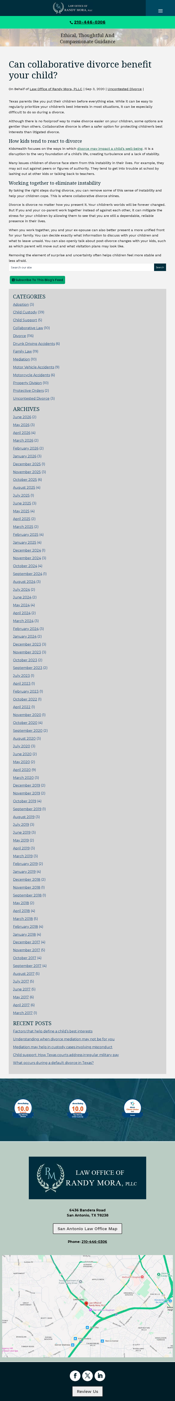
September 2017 (27, 966)
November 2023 (27, 652)
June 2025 (22, 503)
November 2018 (26, 887)
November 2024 (27, 558)
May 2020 (21, 762)
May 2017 (21, 997)
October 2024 (25, 566)
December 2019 (26, 785)
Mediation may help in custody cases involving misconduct (62, 1047)
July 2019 (21, 825)
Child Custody (25, 312)
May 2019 (21, 840)
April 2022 (22, 707)
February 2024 (26, 629)
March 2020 (23, 778)
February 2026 (25, 448)
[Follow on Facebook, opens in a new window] (75, 1376)
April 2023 (22, 684)
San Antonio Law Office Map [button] (87, 1228)
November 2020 (27, 715)
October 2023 (25, 660)
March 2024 (23, 621)
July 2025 (21, 495)
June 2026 (22, 417)
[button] (170, 1370)
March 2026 (23, 440)
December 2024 (27, 550)
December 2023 (27, 644)
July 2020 (21, 746)
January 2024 (24, 636)
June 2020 (22, 754)
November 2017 (26, 950)
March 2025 (23, 527)
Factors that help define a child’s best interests (52, 1031)
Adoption (21, 305)
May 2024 (21, 605)
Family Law (22, 351)
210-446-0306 (89, 22)
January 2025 (24, 543)
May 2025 (21, 511)
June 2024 (22, 597)
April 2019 (21, 848)
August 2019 (24, 817)
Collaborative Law (28, 328)
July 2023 (21, 676)
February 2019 (25, 864)
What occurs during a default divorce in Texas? (53, 1063)
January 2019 (24, 872)
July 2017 (21, 981)
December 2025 (27, 464)
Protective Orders (28, 391)
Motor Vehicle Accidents (33, 367)
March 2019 (23, 856)
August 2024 (24, 582)
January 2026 (24, 456)
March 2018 (23, 919)
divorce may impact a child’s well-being (110, 149)
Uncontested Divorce (125, 89)
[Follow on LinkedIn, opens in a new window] (100, 1376)
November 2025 (27, 472)
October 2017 (24, 958)
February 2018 (25, 927)
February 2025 (25, 535)
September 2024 (27, 574)
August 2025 (24, 488)
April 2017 (21, 1005)
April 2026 (21, 433)
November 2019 (26, 793)
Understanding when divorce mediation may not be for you (64, 1039)
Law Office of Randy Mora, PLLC (56, 89)
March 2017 (23, 1013)
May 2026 (21, 425)
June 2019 (22, 832)
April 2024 (22, 613)
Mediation (21, 359)
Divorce (19, 336)
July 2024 (21, 590)
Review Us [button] (87, 1391)
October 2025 (25, 480)
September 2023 (27, 668)
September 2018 (27, 895)
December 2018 (26, 880)
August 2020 (24, 739)
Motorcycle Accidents (31, 375)
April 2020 (22, 770)
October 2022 (25, 699)
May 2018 (21, 903)
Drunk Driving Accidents (34, 344)
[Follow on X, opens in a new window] (87, 1376)
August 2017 (24, 974)
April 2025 (21, 519)
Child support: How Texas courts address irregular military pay (66, 1055)
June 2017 (22, 989)
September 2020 (27, 731)
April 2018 (21, 911)
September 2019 (27, 809)
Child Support (25, 320)
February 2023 (26, 691)
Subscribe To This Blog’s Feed (39, 280)
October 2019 (24, 801)
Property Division (27, 383)
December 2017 (26, 942)
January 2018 (24, 935)
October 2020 (25, 723)
